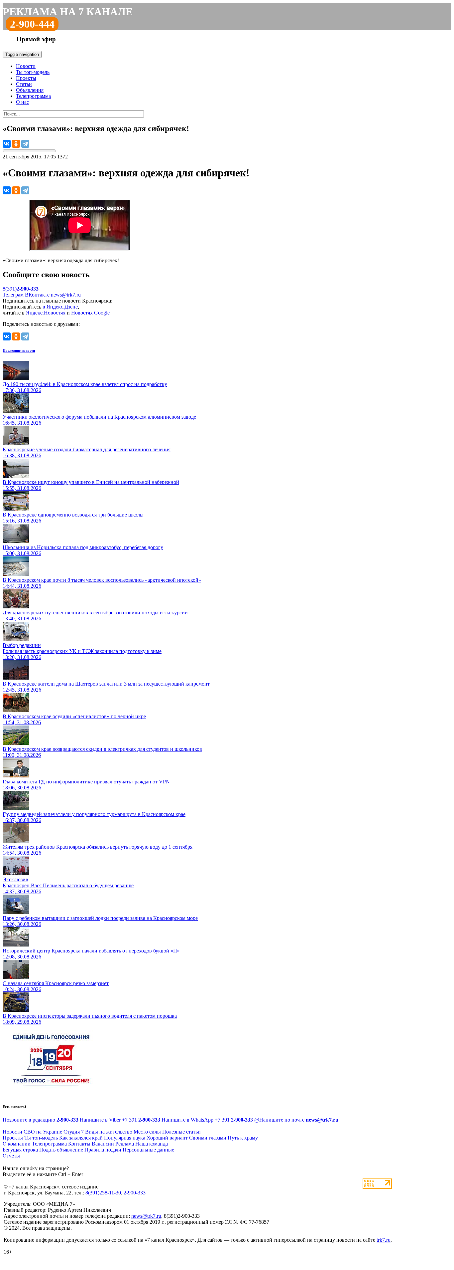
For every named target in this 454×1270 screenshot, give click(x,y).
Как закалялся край (81, 1138)
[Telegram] (25, 144)
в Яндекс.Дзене (60, 307)
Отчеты (11, 1156)
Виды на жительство (108, 1132)
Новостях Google (90, 313)
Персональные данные (148, 1150)
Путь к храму (243, 1138)
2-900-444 (32, 24)
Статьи (24, 84)
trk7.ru (384, 1240)
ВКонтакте (37, 295)
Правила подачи (102, 1150)
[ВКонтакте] (7, 144)
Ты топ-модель (33, 72)
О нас (22, 102)
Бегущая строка (20, 1150)
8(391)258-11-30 (103, 1192)
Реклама (124, 1144)
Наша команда (151, 1144)
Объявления (30, 90)
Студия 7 (73, 1132)
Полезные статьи (181, 1132)
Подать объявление (61, 1150)
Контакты (79, 1144)
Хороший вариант (167, 1138)
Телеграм (13, 295)
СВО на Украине (43, 1132)
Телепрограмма (33, 96)
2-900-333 (135, 1192)
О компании (17, 1144)
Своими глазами (207, 1138)
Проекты (26, 78)
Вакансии (103, 1144)
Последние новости (19, 350)
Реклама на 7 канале (68, 12)
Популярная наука (124, 1138)
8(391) (21, 289)
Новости (26, 66)
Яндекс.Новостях (45, 313)
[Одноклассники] (16, 144)
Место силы (147, 1132)
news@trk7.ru (66, 295)
